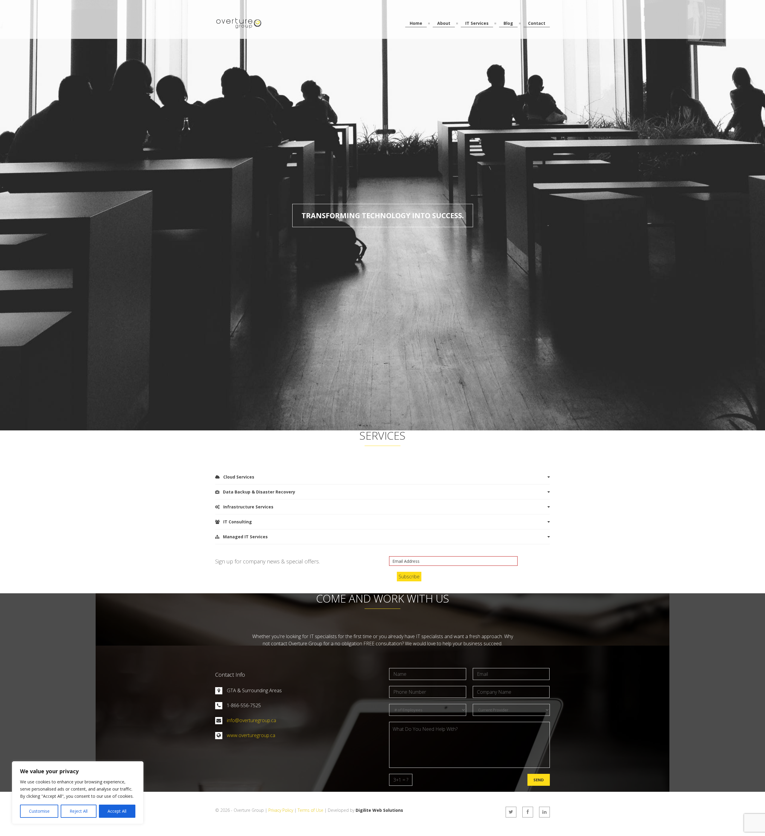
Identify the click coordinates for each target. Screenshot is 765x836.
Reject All (79, 811)
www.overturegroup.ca (251, 735)
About (443, 23)
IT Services (477, 23)
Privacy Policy (280, 810)
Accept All (117, 811)
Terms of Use (310, 810)
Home (416, 23)
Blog (508, 23)
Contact (536, 23)
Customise (39, 811)
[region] (77, 792)
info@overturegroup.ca (251, 720)
